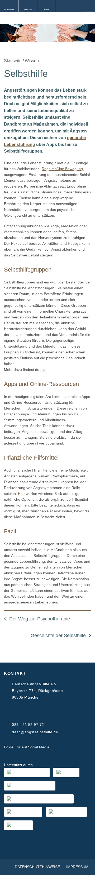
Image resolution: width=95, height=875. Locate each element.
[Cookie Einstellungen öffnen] (85, 868)
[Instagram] (70, 747)
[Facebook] (57, 747)
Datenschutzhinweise (37, 867)
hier (43, 369)
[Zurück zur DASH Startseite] (2, 18)
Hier (22, 493)
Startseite (13, 61)
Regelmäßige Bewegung (62, 169)
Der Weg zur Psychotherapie (39, 618)
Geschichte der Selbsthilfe (58, 635)
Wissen (32, 61)
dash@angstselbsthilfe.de (35, 732)
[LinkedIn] (82, 747)
